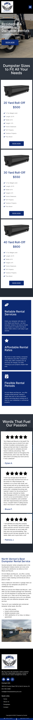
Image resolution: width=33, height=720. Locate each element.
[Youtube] (8, 679)
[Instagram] (12, 679)
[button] (30, 7)
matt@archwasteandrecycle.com (11, 691)
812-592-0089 (6, 689)
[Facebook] (4, 679)
